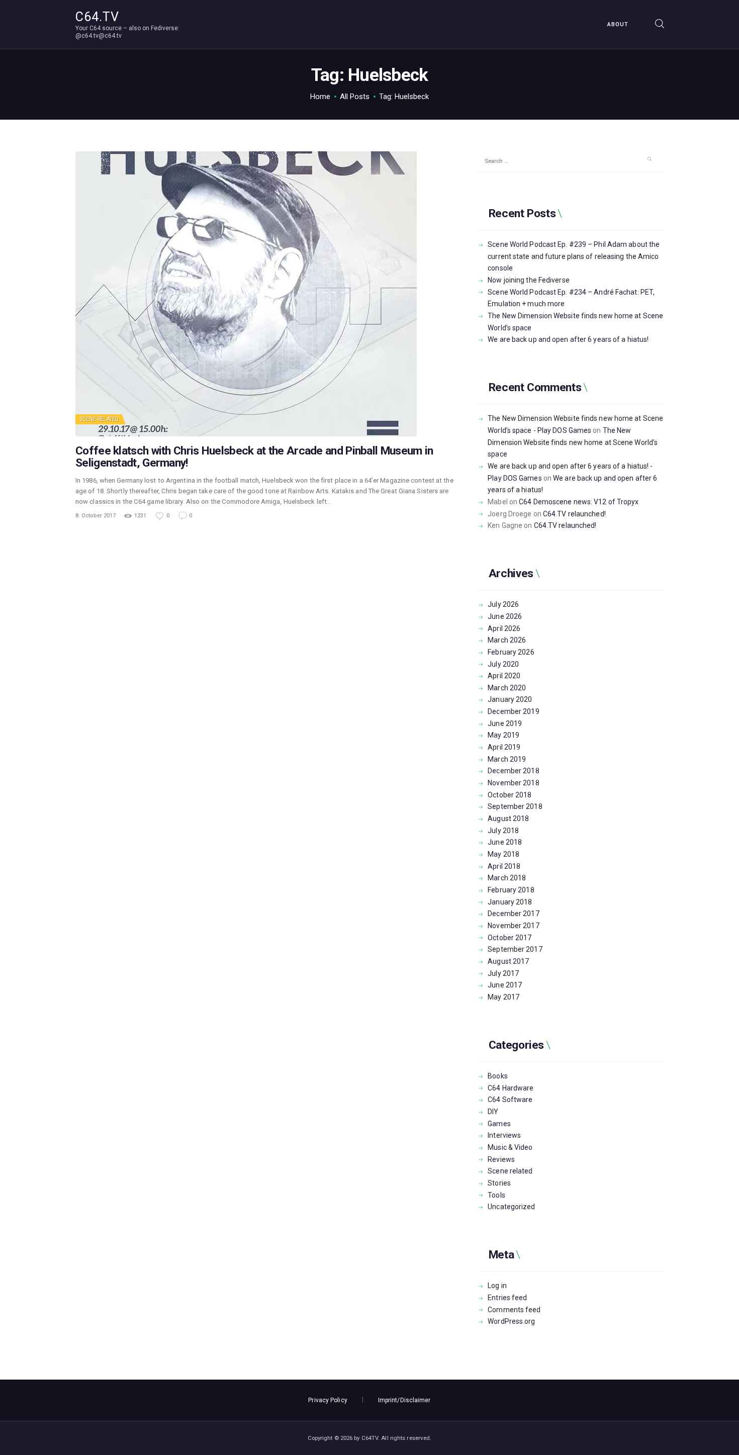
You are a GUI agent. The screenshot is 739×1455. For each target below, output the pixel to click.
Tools (496, 1195)
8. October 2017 (95, 515)
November (513, 783)
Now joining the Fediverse (529, 280)
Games (499, 1124)
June (505, 616)
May (503, 735)
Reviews (501, 1159)
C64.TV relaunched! (574, 514)
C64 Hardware (510, 1088)
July (503, 604)
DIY (493, 1112)
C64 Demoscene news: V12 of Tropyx (578, 502)
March (507, 640)
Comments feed (514, 1310)
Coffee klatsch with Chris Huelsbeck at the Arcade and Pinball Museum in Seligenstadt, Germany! (254, 457)
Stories (499, 1183)
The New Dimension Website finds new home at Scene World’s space (573, 442)
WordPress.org (511, 1321)
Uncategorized (511, 1207)
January (510, 699)
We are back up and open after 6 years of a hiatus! (568, 339)
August (508, 818)
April (504, 628)
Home (320, 96)
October (509, 795)
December (513, 711)
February (511, 652)
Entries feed (507, 1298)
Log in (497, 1286)
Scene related (99, 419)
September (515, 806)
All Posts (354, 96)
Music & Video (510, 1147)
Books (498, 1076)
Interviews (504, 1135)
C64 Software (510, 1100)
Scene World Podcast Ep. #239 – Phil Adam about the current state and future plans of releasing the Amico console (574, 256)
